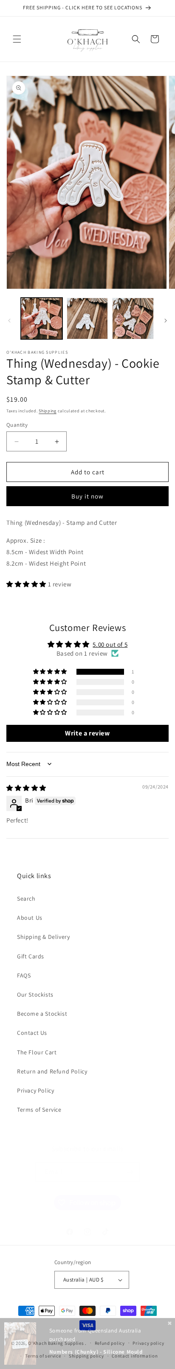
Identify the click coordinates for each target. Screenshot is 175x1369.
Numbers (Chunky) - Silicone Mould (96, 1351)
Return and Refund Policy (52, 1071)
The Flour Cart (36, 1052)
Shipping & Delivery (43, 937)
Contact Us (32, 1033)
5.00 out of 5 (110, 644)
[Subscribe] (130, 1172)
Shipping (47, 411)
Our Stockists (35, 994)
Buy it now (87, 496)
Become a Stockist (42, 1013)
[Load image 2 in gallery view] (87, 318)
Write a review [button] (87, 733)
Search (26, 898)
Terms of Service (39, 1109)
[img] (26, 788)
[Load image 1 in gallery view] (41, 318)
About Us (29, 917)
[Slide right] (165, 320)
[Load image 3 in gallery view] (133, 318)
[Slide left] (9, 320)
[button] (17, 39)
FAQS (24, 975)
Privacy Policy (35, 1090)
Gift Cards (30, 956)
